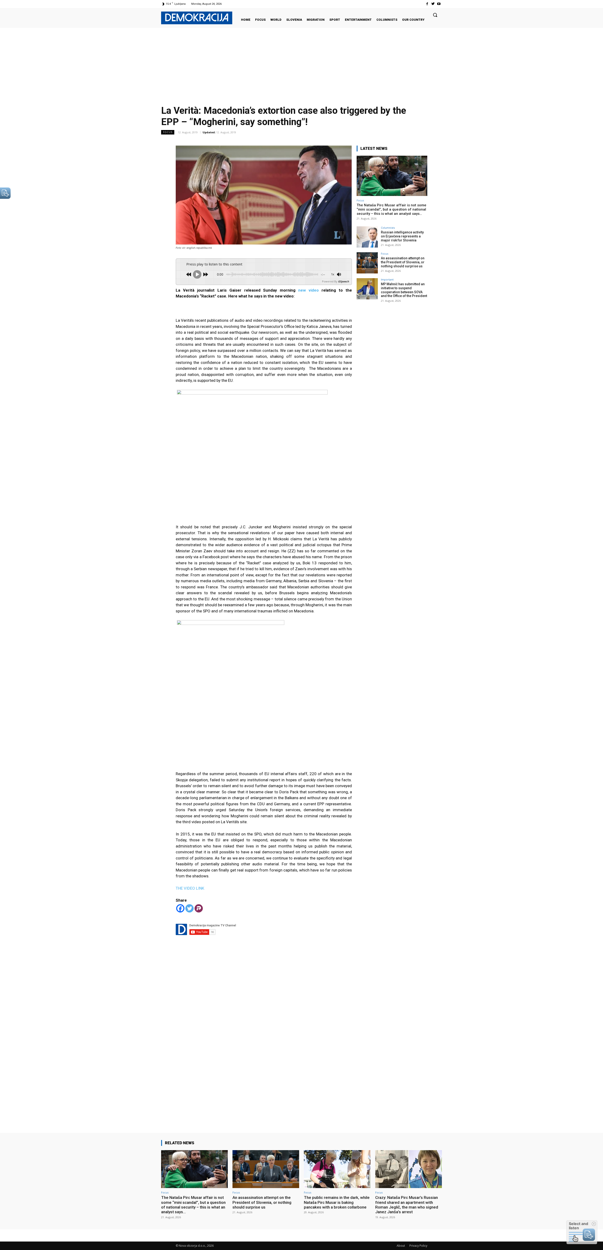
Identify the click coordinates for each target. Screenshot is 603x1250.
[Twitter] (433, 4)
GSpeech (343, 281)
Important (387, 279)
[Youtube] (439, 4)
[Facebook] (427, 4)
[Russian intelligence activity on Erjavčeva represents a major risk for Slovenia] (367, 237)
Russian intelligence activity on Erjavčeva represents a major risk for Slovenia (402, 236)
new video (308, 290)
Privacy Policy (418, 1246)
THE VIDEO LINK (190, 888)
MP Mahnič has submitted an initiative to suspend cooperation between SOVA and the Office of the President (404, 290)
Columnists (388, 227)
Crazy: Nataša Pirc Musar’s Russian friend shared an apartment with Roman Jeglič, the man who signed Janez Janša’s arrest (406, 1204)
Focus (167, 132)
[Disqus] (264, 1039)
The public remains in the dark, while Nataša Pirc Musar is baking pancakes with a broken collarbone (337, 1202)
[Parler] (199, 908)
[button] (435, 15)
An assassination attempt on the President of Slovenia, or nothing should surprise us (402, 262)
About (401, 1246)
